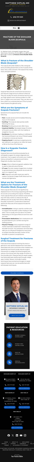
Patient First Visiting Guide (19, 344)
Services (23, 53)
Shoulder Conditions (7, 54)
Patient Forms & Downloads (20, 336)
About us (15, 442)
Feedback (23, 443)
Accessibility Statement (20, 445)
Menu (14, 28)
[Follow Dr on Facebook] (9, 436)
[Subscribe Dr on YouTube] (21, 436)
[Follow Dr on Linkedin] (17, 436)
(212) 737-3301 (18, 17)
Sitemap (13, 443)
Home (6, 442)
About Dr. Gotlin (17, 315)
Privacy (4, 443)
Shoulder (29, 53)
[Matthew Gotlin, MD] (17, 5)
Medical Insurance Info (20, 361)
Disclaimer (25, 442)
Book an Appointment (18, 20)
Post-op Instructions (19, 353)
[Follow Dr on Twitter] (13, 436)
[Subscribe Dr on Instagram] (24, 436)
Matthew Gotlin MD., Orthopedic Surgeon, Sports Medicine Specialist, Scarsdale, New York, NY (17, 449)
